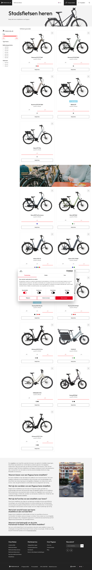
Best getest (74, 101)
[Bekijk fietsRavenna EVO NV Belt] (37, 88)
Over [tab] (65, 275)
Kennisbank (30, 549)
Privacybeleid (34, 566)
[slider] (3, 36)
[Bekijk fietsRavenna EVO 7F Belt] (37, 44)
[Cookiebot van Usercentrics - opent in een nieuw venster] (67, 271)
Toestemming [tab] (27, 275)
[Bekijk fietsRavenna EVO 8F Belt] (73, 44)
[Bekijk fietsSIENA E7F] (73, 88)
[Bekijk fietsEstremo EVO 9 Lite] (37, 423)
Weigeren (28, 297)
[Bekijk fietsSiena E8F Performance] (37, 202)
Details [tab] (46, 275)
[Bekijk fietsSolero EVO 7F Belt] (73, 245)
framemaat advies (31, 530)
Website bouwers (53, 566)
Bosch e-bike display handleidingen (36, 552)
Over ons (49, 545)
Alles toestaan (64, 297)
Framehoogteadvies (32, 547)
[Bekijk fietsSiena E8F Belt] (73, 202)
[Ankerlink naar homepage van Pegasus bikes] (6, 2)
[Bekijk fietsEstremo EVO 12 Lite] (37, 336)
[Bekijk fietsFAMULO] (73, 336)
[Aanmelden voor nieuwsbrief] (82, 545)
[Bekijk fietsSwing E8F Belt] (73, 380)
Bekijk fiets (37, 69)
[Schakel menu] (89, 2)
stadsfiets (13, 463)
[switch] (39, 293)
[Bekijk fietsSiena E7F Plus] (37, 135)
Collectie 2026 (11, 545)
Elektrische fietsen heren (14, 552)
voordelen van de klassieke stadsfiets (17, 495)
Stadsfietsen (11, 556)
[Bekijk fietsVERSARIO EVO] (37, 380)
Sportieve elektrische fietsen (15, 554)
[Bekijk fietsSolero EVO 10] (37, 245)
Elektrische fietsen (18, 2)
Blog (48, 549)
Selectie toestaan (46, 297)
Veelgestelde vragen (32, 545)
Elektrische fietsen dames (14, 549)
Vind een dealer (50, 547)
